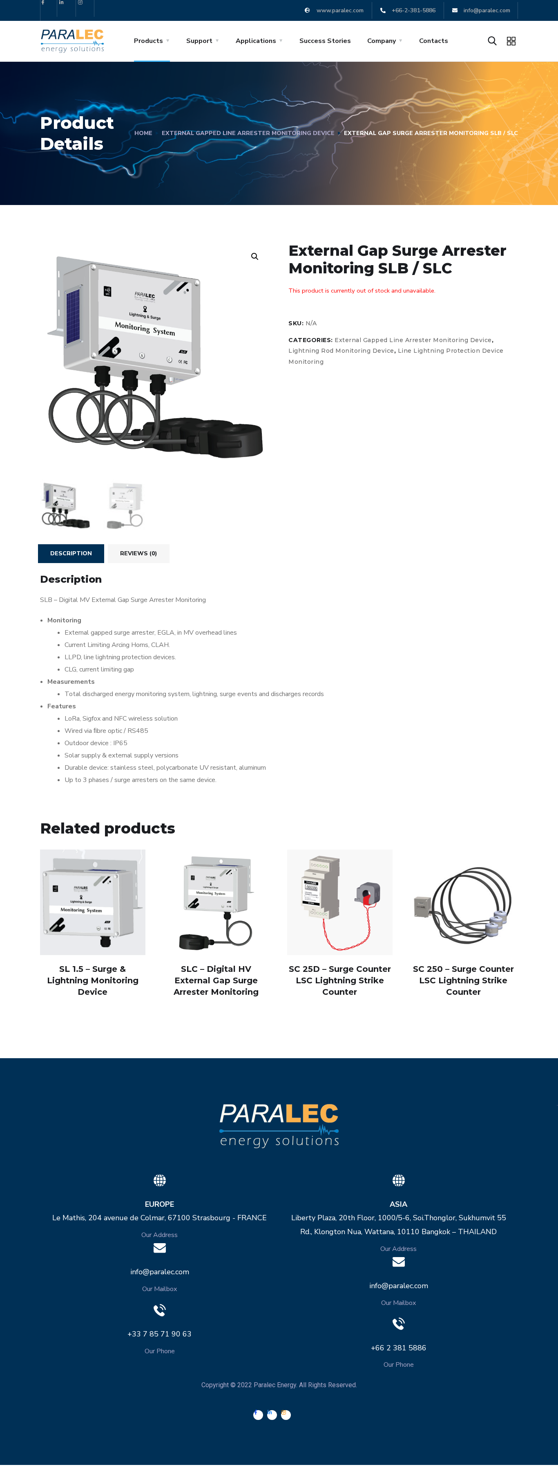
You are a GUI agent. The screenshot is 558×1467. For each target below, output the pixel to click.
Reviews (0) (138, 553)
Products (148, 40)
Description (71, 553)
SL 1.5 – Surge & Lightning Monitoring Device (92, 980)
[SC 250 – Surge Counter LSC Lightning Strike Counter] (463, 902)
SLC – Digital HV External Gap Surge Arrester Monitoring (216, 980)
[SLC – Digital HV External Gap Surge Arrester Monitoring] (216, 902)
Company (381, 40)
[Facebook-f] (48, 8)
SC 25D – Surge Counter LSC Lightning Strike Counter (340, 980)
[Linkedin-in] (67, 8)
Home (143, 133)
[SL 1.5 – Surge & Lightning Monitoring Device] (92, 902)
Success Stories (325, 40)
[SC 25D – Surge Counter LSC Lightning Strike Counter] (340, 902)
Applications (256, 40)
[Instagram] (86, 8)
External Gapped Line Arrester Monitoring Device (248, 133)
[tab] (71, 553)
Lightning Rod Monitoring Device (341, 350)
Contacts (433, 40)
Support (199, 40)
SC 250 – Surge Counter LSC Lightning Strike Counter (463, 980)
